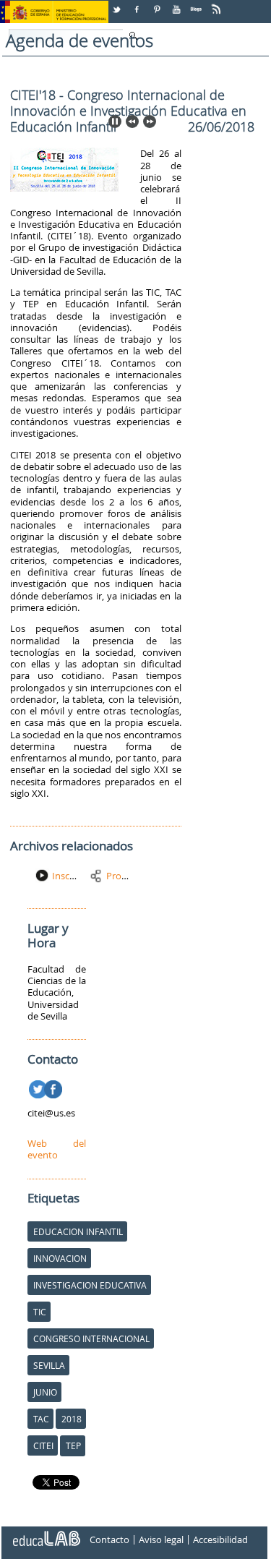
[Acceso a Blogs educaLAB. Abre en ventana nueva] (197, 4)
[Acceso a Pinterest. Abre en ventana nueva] (157, 4)
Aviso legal (161, 1539)
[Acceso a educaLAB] (45, 1532)
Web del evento (56, 1149)
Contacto (109, 1539)
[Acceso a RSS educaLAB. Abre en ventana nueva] (217, 4)
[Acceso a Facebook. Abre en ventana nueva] (138, 4)
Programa (127, 875)
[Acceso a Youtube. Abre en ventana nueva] (177, 4)
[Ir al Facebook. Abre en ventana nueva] (54, 1086)
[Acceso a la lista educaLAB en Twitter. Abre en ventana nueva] (117, 4)
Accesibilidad (220, 1539)
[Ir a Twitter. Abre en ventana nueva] (39, 1086)
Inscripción (75, 875)
